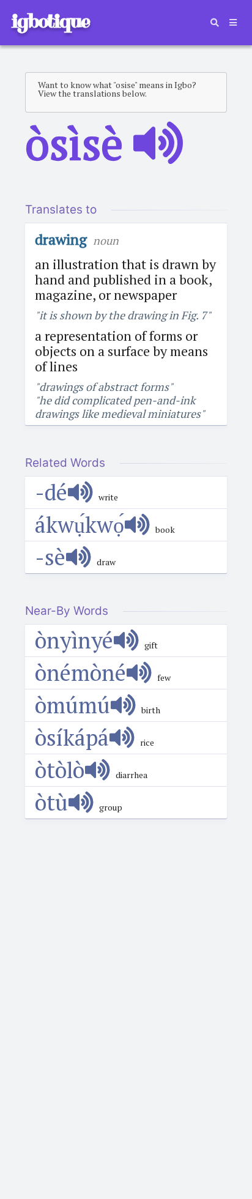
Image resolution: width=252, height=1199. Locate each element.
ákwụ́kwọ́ (79, 524)
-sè (50, 557)
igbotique (50, 21)
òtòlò (59, 769)
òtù (51, 802)
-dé (51, 492)
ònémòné (80, 672)
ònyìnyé (74, 640)
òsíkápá (72, 737)
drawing (61, 239)
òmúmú (72, 705)
